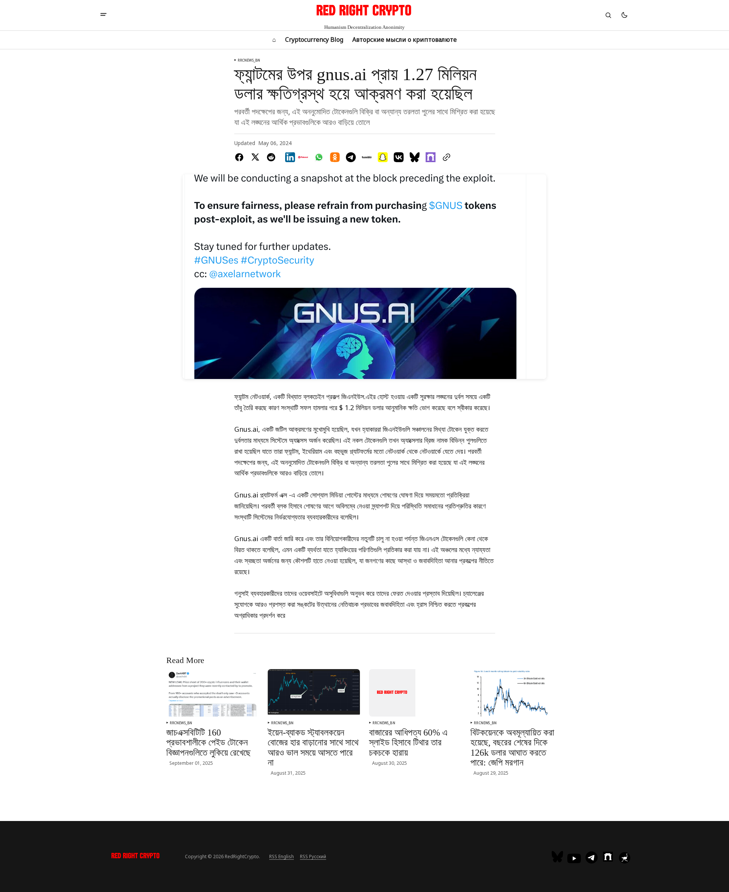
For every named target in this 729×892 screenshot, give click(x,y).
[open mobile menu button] (103, 15)
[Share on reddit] (271, 157)
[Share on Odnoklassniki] (335, 157)
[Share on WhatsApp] (319, 157)
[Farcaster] (608, 857)
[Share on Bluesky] (415, 157)
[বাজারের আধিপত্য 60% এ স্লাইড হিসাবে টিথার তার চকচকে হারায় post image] (392, 692)
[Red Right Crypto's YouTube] (574, 858)
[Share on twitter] (255, 157)
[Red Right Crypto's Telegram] (591, 858)
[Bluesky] (558, 856)
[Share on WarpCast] (431, 157)
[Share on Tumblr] (367, 157)
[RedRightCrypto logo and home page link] (136, 857)
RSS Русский (313, 856)
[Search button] (608, 15)
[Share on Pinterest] (303, 157)
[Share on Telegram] (351, 157)
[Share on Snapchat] (383, 157)
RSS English (281, 856)
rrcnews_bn (249, 60)
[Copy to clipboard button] (445, 157)
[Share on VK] (399, 157)
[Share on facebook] (240, 157)
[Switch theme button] (624, 15)
